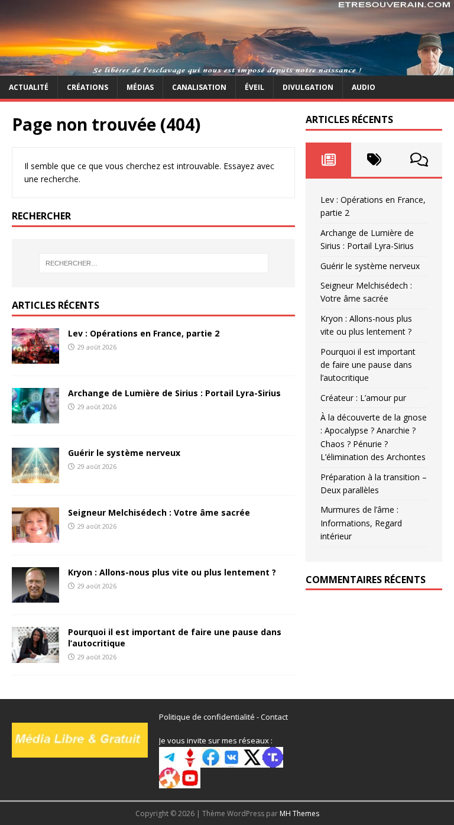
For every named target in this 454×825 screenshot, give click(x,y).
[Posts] (328, 160)
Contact (274, 716)
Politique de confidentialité (207, 716)
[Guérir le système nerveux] (35, 476)
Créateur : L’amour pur (363, 397)
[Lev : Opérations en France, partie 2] (35, 357)
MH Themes (299, 813)
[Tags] (374, 160)
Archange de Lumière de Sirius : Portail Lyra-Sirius (174, 393)
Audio (363, 87)
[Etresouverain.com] (227, 69)
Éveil (254, 87)
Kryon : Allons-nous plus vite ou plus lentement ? (172, 572)
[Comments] (419, 160)
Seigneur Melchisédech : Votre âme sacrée (159, 512)
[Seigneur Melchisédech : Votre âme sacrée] (35, 536)
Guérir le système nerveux (124, 452)
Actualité (28, 87)
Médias (140, 87)
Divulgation (308, 87)
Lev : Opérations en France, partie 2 (143, 333)
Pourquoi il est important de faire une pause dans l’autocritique (174, 637)
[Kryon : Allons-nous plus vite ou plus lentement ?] (35, 595)
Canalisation (199, 87)
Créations (87, 87)
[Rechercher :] (153, 263)
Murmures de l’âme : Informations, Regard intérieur (361, 523)
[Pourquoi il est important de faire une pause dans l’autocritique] (35, 655)
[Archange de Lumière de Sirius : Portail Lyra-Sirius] (35, 416)
